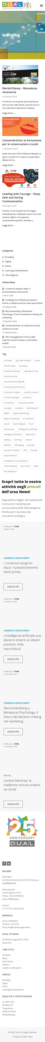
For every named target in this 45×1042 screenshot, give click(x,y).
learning (18, 439)
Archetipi (8, 360)
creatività (19, 408)
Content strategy (11, 397)
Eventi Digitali (19, 424)
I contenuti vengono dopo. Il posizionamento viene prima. (21, 567)
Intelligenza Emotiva (13, 434)
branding (23, 365)
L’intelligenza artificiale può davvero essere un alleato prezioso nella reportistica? (22, 642)
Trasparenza (7, 1008)
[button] (41, 5)
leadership (30, 434)
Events (8, 266)
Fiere (31, 424)
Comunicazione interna (14, 387)
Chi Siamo (6, 955)
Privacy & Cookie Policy (22, 1036)
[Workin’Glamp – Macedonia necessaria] (20, 74)
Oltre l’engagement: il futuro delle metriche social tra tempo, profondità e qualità (19, 340)
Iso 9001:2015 (8, 1002)
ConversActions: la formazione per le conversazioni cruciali (21, 142)
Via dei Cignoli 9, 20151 (12, 892)
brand (37, 360)
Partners (6, 964)
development (32, 408)
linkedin (7, 445)
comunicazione (10, 376)
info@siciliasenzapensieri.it (19, 927)
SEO (25, 450)
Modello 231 (7, 1005)
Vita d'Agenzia (11, 275)
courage (7, 408)
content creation (31, 392)
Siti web (33, 450)
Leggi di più (8, 113)
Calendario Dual (31, 371)
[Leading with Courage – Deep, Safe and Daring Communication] (20, 179)
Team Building (10, 466)
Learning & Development (16, 270)
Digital (8, 261)
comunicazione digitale (14, 381)
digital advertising (21, 413)
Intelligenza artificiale (27, 429)
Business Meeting (12, 371)
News (4, 958)
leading (7, 439)
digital (6, 413)
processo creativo (12, 450)
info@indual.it (13, 899)
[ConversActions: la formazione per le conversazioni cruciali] (20, 126)
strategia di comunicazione (16, 461)
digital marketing (11, 418)
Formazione (9, 429)
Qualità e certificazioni (11, 968)
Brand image (9, 365)
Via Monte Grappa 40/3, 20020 (15, 939)
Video (36, 466)
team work (25, 466)
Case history (7, 961)
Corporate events (26, 402)
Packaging (19, 445)
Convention (9, 402)
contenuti (27, 397)
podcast (30, 445)
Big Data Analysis (23, 360)
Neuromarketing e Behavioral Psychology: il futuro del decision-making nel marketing (22, 314)
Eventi (4, 986)
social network (10, 455)
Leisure (28, 439)
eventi (6, 424)
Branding (9, 257)
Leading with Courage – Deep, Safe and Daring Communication (21, 197)
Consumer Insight (12, 392)
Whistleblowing (8, 1014)
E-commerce (28, 418)
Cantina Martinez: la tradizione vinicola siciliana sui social (22, 784)
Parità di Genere (9, 1011)
